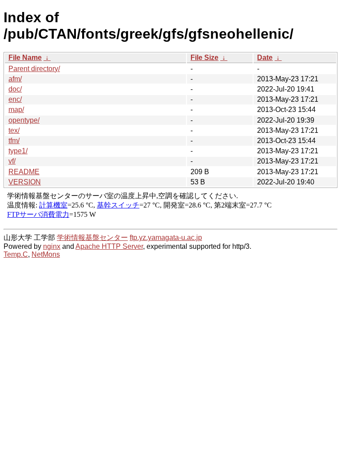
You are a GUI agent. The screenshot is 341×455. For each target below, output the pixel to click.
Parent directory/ (34, 68)
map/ (16, 109)
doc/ (15, 89)
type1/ (18, 151)
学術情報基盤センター (92, 237)
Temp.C (16, 254)
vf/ (12, 161)
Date (265, 57)
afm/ (15, 79)
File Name (25, 57)
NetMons (46, 254)
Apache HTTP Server (109, 246)
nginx (51, 246)
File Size (204, 57)
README (24, 172)
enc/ (15, 99)
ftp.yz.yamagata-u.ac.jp (166, 237)
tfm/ (14, 140)
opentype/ (24, 120)
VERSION (24, 182)
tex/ (14, 130)
